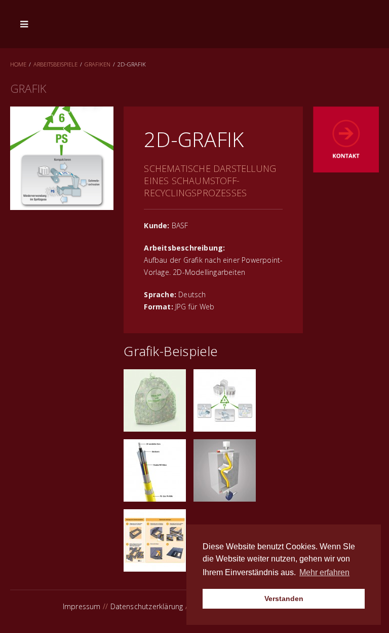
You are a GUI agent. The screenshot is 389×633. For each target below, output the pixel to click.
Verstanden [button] (283, 598)
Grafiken (97, 64)
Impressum (82, 606)
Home (18, 64)
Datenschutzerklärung (146, 606)
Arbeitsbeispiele (55, 64)
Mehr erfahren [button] (324, 572)
